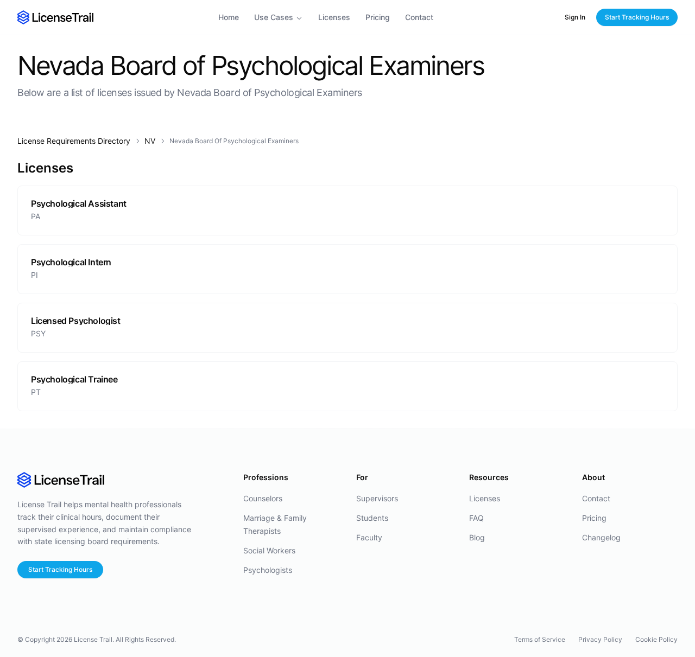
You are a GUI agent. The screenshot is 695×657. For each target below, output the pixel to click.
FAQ (476, 517)
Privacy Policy (600, 639)
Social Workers (269, 550)
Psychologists (267, 570)
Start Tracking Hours (637, 17)
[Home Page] (55, 17)
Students (372, 517)
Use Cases (273, 17)
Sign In (575, 17)
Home (228, 17)
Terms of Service (539, 639)
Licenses (334, 17)
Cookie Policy (656, 639)
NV (149, 140)
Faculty (369, 537)
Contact (419, 17)
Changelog (601, 537)
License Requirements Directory (73, 140)
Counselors (262, 498)
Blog (477, 537)
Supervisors (377, 498)
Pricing (377, 17)
